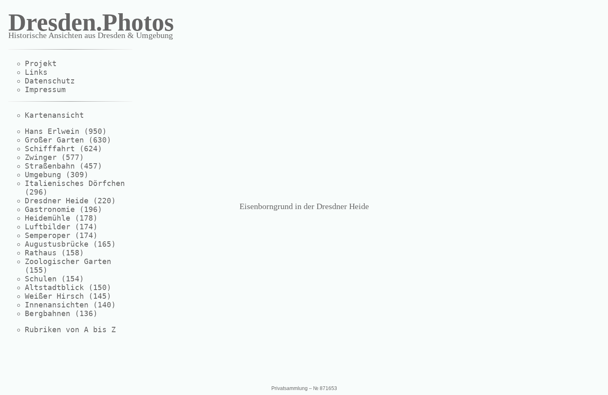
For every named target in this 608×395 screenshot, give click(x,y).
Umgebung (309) (57, 174)
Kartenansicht (54, 115)
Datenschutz (50, 80)
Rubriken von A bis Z (70, 329)
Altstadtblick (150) (68, 287)
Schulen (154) (54, 278)
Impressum (45, 89)
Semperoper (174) (61, 235)
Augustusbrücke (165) (70, 244)
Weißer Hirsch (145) (68, 296)
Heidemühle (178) (61, 218)
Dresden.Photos (91, 22)
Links (36, 72)
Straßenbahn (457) (63, 166)
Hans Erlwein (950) (66, 131)
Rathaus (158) (54, 252)
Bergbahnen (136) (61, 313)
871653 (328, 388)
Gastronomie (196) (63, 209)
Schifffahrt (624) (63, 148)
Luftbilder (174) (61, 226)
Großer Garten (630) (68, 140)
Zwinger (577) (54, 157)
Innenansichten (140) (70, 304)
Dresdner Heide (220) (70, 200)
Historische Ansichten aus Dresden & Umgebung (90, 35)
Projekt (41, 63)
